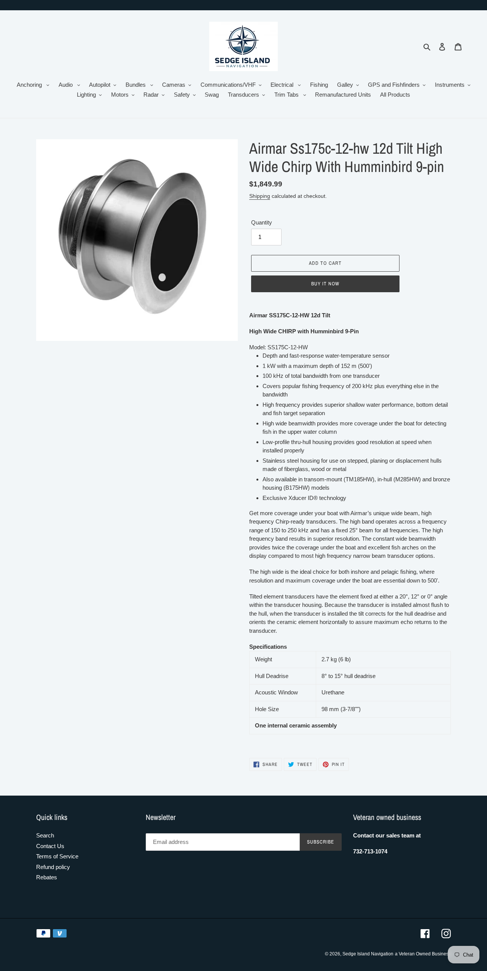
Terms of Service (57, 856)
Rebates (46, 877)
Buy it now (325, 283)
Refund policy (53, 867)
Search (45, 835)
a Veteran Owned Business (423, 954)
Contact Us (50, 846)
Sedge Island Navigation (367, 954)
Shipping (259, 196)
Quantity (261, 222)
